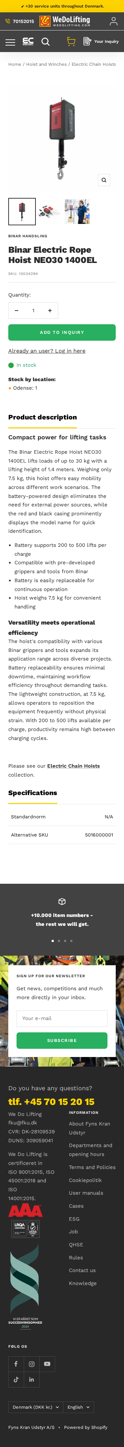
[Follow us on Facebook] (16, 1364)
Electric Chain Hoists (94, 64)
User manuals (86, 1193)
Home (14, 64)
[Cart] (71, 41)
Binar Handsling (28, 236)
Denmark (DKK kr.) (32, 1407)
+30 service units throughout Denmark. (64, 6)
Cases (76, 1206)
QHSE (76, 1245)
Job (73, 1232)
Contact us (82, 1270)
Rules (76, 1258)
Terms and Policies (92, 1167)
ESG (74, 1219)
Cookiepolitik (85, 1180)
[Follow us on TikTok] (16, 1379)
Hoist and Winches (46, 64)
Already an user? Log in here (46, 351)
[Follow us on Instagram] (31, 1364)
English (75, 1407)
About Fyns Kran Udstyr (89, 1128)
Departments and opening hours (90, 1149)
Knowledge (83, 1283)
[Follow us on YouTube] (47, 1364)
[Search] (46, 41)
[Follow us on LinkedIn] (31, 1379)
